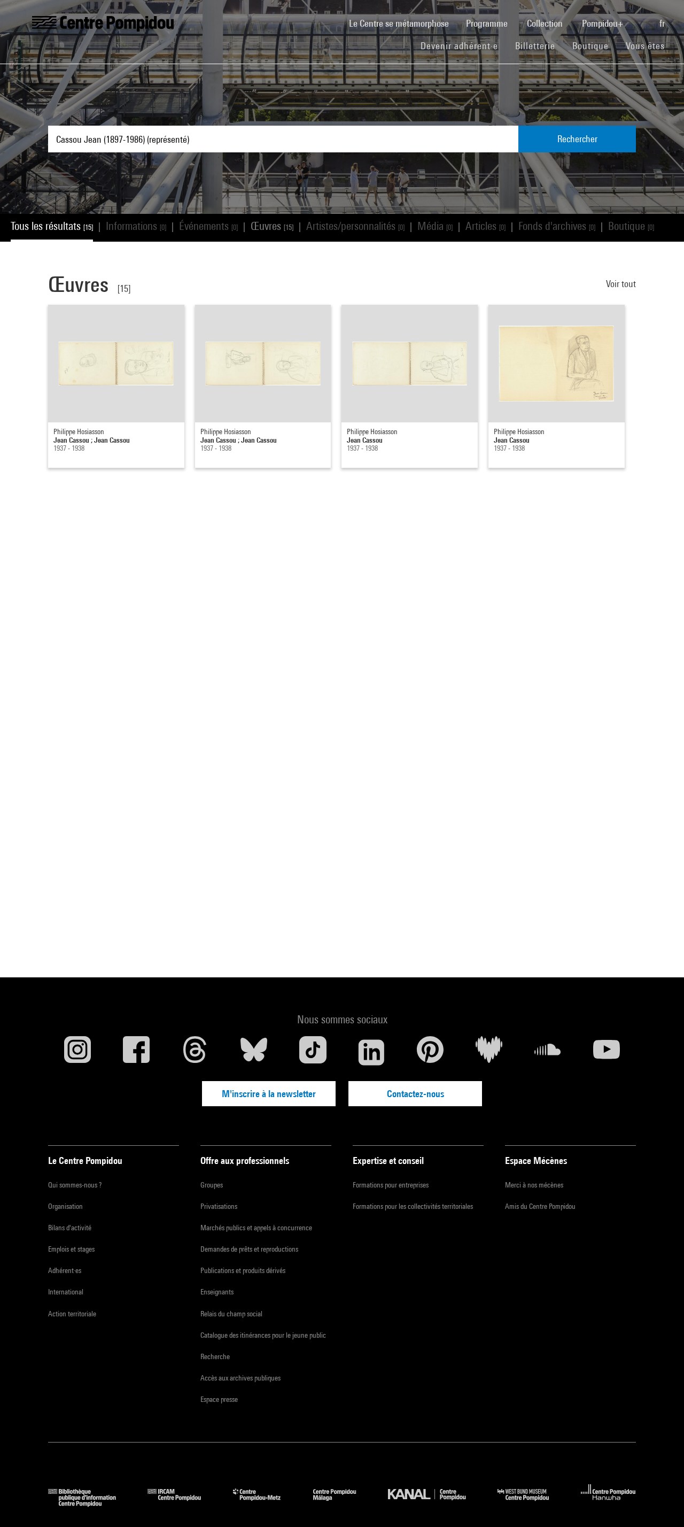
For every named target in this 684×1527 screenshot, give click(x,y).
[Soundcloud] (547, 1052)
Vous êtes (646, 45)
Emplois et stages (71, 1249)
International (65, 1291)
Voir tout (621, 283)
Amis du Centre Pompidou (540, 1206)
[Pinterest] (430, 1052)
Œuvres (272, 226)
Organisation (65, 1206)
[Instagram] (77, 1052)
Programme (488, 23)
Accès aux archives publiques (240, 1378)
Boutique (594, 45)
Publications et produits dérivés (242, 1270)
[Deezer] (489, 1052)
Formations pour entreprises (391, 1185)
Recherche (215, 1356)
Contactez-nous (415, 1093)
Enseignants (217, 1291)
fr (663, 23)
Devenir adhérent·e (464, 45)
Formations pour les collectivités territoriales (413, 1206)
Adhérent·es (64, 1270)
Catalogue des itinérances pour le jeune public (263, 1335)
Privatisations (218, 1206)
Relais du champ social (231, 1313)
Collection (546, 23)
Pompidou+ (603, 23)
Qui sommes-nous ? (75, 1185)
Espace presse (219, 1399)
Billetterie (535, 45)
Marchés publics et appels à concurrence (256, 1227)
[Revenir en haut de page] (658, 1501)
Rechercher (577, 138)
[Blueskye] (253, 1052)
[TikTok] (312, 1052)
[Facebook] (136, 1052)
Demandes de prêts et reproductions (249, 1249)
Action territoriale (72, 1313)
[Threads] (195, 1052)
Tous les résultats (52, 226)
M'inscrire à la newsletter (269, 1093)
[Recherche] (642, 17)
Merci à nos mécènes (534, 1185)
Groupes (211, 1185)
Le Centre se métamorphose (403, 23)
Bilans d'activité (69, 1227)
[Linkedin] (371, 1052)
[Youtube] (606, 1052)
